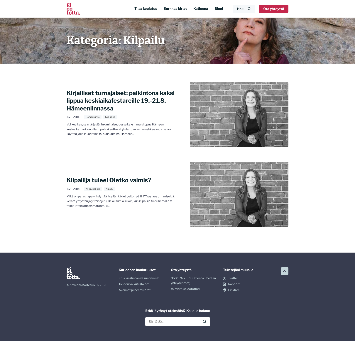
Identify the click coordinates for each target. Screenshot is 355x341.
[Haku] (204, 322)
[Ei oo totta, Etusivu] (73, 9)
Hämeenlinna (93, 116)
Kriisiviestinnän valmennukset (139, 278)
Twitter (233, 278)
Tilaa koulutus (145, 9)
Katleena (200, 9)
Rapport (234, 284)
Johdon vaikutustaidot (134, 284)
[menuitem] (145, 8)
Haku (241, 9)
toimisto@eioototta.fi (185, 289)
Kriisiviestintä (93, 188)
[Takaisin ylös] (284, 271)
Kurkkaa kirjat (175, 9)
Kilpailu (109, 188)
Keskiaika (110, 116)
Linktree (234, 290)
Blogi (219, 9)
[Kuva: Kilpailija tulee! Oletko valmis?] (239, 194)
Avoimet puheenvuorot (135, 290)
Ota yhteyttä (273, 9)
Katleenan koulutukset (137, 270)
